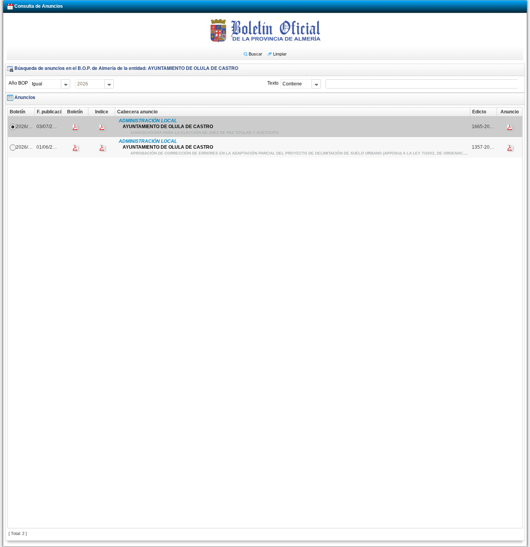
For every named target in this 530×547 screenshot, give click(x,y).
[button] (252, 53)
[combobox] (49, 84)
